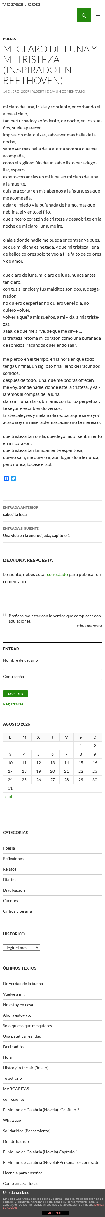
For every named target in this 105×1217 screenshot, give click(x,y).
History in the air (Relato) (25, 1067)
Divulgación (14, 889)
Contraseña (13, 676)
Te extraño (12, 1078)
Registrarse (13, 703)
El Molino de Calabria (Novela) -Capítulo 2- (42, 1109)
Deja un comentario (66, 91)
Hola (7, 1057)
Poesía (9, 39)
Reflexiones (13, 858)
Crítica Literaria (17, 911)
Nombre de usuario (20, 660)
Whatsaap (12, 1120)
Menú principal (98, 15)
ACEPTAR (55, 1213)
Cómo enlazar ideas (20, 1183)
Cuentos (10, 900)
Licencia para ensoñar (22, 1172)
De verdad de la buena (23, 983)
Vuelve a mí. (13, 993)
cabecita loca (20, 511)
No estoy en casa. (18, 1004)
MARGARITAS (16, 1088)
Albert (38, 91)
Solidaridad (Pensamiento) (26, 1130)
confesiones (13, 1099)
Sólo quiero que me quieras (27, 1025)
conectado (57, 574)
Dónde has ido (16, 1141)
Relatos (9, 868)
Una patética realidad (22, 1036)
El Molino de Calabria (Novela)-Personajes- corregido (51, 1162)
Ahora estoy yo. (17, 1015)
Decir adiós (13, 1046)
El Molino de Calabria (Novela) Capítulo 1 (40, 1151)
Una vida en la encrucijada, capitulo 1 (36, 532)
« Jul (8, 796)
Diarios (9, 879)
